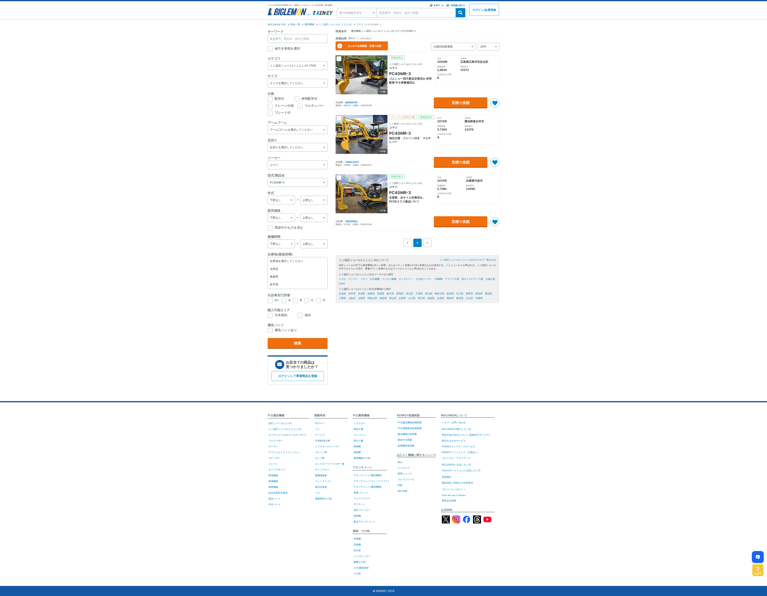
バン (317, 429)
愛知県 (488, 293)
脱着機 (357, 515)
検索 (297, 343)
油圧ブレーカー (362, 509)
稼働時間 (274, 237)
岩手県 (352, 293)
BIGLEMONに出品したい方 (456, 464)
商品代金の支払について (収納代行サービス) (466, 434)
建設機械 (309, 24)
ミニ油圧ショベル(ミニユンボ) (335, 24)
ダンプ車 (320, 457)
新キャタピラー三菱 (472, 278)
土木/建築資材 (361, 567)
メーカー (274, 158)
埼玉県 (409, 293)
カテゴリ (274, 58)
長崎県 (450, 298)
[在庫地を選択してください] (297, 261)
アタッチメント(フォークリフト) (371, 480)
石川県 (459, 293)
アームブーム (277, 123)
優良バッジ (276, 325)
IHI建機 (438, 278)
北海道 (342, 293)
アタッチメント (362, 467)
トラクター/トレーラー (327, 446)
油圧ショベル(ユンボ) (280, 423)
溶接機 (357, 544)
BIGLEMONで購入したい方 (456, 429)
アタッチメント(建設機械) (368, 475)
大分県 (469, 298)
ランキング (404, 467)
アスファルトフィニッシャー (284, 452)
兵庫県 (361, 298)
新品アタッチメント (364, 521)
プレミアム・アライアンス (456, 457)
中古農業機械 (361, 415)
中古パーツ (274, 504)
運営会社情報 (449, 500)
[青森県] (297, 277)
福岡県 (431, 298)
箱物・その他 (361, 530)
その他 (357, 573)
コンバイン (360, 434)
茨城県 (380, 293)
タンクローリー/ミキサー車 (330, 463)
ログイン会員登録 (484, 9)
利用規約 (446, 476)
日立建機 (375, 278)
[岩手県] (297, 284)
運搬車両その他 (323, 498)
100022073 (352, 161)
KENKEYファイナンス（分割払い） (461, 452)
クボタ (342, 278)
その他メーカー (423, 278)
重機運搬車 (321, 475)
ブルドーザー (275, 440)
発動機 (357, 452)
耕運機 (357, 446)
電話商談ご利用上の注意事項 (457, 482)
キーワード (276, 31)
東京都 (428, 293)
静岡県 (479, 293)
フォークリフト (323, 481)
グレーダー (274, 457)
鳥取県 (383, 298)
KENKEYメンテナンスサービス (458, 446)
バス (317, 492)
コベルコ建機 (389, 278)
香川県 (421, 298)
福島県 (371, 293)
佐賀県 (440, 298)
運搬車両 (319, 415)
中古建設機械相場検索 (410, 422)
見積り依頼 (461, 103)
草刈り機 (358, 440)
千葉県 (419, 293)
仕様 (271, 94)
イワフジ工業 (452, 278)
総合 (400, 461)
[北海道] (297, 269)
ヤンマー (353, 278)
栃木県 (390, 293)
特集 (400, 485)
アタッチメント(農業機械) (368, 486)
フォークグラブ (362, 498)
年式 (271, 193)
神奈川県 (439, 293)
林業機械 (273, 486)
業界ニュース (405, 473)
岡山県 (392, 298)
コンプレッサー (362, 556)
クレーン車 (321, 452)
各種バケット (361, 492)
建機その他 (360, 561)
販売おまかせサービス (454, 440)
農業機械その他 (362, 457)
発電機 (357, 538)
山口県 (411, 298)
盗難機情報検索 (406, 445)
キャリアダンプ (276, 469)
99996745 (351, 102)
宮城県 (361, 293)
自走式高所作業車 (278, 492)
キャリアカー (322, 469)
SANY (342, 283)
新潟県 (450, 293)
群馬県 (399, 293)
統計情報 (402, 490)
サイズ (272, 76)
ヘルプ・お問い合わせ (454, 422)
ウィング (320, 434)
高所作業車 (321, 486)
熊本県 (459, 298)
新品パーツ (274, 498)
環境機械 (273, 475)
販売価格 (274, 210)
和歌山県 (372, 298)
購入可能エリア (279, 310)
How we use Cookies (453, 495)
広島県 (402, 298)
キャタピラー (406, 278)
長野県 (469, 293)
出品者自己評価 (279, 295)
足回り (272, 140)
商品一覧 (295, 24)
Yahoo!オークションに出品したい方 (461, 470)
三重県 (342, 298)
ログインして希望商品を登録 (297, 376)
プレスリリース (406, 479)
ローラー (273, 446)
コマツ (359, 24)
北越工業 (490, 278)
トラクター (360, 423)
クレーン (273, 463)
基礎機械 (273, 481)
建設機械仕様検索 (407, 434)
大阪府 (352, 298)
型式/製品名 (276, 175)
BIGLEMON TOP (277, 24)
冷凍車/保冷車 (322, 440)
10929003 (351, 221)
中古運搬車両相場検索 (410, 428)
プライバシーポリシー (454, 489)
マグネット (360, 504)
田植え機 (358, 429)
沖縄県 (479, 298)
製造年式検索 (405, 439)
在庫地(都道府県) (280, 254)
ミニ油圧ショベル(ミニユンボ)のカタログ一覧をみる (467, 259)
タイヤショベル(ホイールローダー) (287, 434)
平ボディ (320, 423)
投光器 (357, 550)
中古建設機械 (276, 415)
